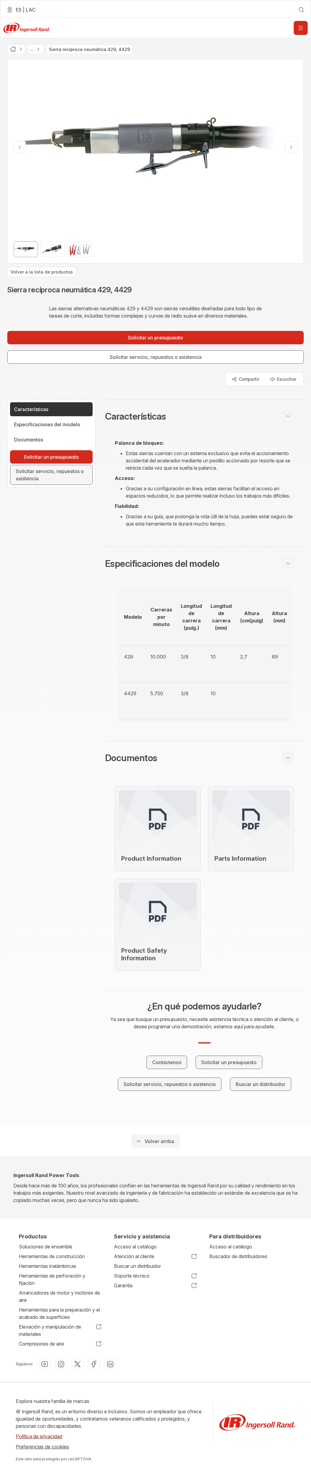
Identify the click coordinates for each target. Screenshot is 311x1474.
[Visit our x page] (77, 1364)
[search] (301, 10)
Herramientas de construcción (52, 1256)
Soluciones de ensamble (45, 1247)
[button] (204, 416)
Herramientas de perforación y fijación (52, 1279)
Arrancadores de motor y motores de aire (59, 1296)
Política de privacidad (39, 1436)
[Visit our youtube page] (44, 1364)
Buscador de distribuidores (238, 1256)
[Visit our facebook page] (94, 1364)
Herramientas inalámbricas (47, 1266)
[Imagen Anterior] (20, 147)
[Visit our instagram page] (61, 1364)
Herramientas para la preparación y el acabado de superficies (59, 1313)
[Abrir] (301, 28)
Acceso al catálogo (135, 1247)
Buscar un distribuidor (137, 1266)
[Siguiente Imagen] (291, 147)
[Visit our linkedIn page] (110, 1364)
